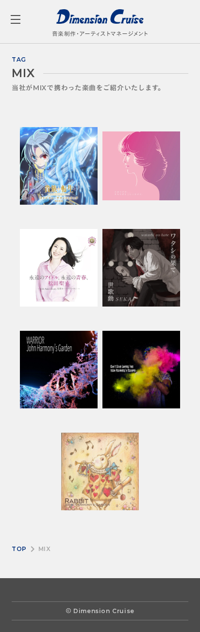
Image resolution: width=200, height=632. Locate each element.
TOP (19, 548)
